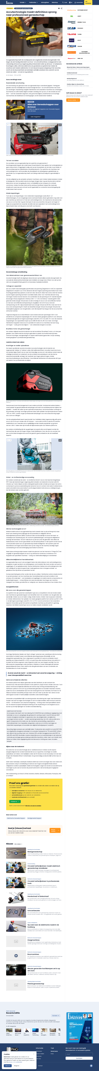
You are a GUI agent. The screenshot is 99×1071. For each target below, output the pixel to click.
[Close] (34, 1054)
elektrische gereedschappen (16, 818)
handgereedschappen (34, 818)
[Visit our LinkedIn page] (91, 1065)
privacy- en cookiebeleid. (15, 1062)
